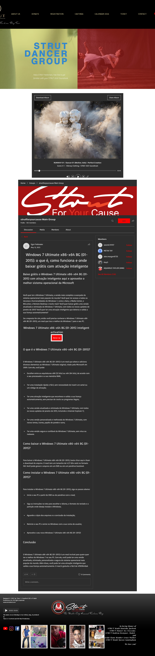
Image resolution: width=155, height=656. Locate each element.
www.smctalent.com (9, 602)
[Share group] (133, 220)
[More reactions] (33, 574)
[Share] (89, 244)
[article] (57, 414)
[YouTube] (5, 628)
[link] (28, 229)
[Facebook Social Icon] (17, 628)
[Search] (112, 220)
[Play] (6, 610)
